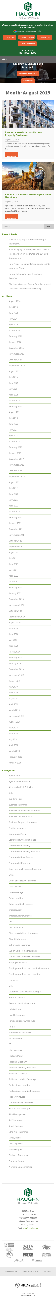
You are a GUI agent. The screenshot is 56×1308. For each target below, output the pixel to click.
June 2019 (13, 692)
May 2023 (13, 429)
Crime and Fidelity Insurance (22, 880)
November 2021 (16, 534)
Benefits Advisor (28, 44)
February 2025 (15, 406)
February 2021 (15, 587)
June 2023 (13, 423)
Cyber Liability (16, 898)
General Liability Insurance (22, 1003)
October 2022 (15, 470)
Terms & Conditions (30, 1271)
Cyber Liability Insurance (21, 904)
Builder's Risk (15, 798)
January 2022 (15, 523)
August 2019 (15, 680)
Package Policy (16, 1055)
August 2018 (15, 721)
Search (49, 226)
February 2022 (15, 517)
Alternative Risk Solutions (21, 787)
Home (12, 1026)
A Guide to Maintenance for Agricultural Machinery (28, 196)
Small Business (16, 1126)
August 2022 (15, 482)
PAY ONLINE (10, 37)
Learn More (11, 156)
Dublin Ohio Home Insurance (23, 950)
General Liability (17, 997)
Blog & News (45, 37)
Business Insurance (18, 804)
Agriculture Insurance (19, 781)
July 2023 (13, 418)
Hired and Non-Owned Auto (22, 1020)
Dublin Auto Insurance (19, 944)
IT (10, 1044)
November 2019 (16, 675)
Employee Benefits (18, 962)
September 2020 (17, 616)
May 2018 (13, 739)
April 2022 (13, 505)
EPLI (11, 985)
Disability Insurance (18, 939)
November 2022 (16, 464)
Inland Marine (15, 1038)
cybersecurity (15, 909)
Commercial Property (19, 845)
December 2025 (16, 347)
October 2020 (15, 610)
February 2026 (15, 336)
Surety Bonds (15, 1137)
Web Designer (15, 1149)
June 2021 (13, 564)
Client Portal (28, 37)
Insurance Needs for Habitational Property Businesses (24, 134)
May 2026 (13, 318)
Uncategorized (16, 1143)
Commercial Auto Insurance (22, 839)
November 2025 (16, 353)
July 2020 (13, 628)
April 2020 (13, 645)
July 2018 (13, 727)
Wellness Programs (18, 1155)
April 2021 (13, 575)
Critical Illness (16, 886)
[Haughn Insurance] (28, 10)
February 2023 (15, 447)
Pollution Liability (18, 1073)
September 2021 (17, 546)
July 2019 (13, 686)
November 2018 (16, 715)
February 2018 (15, 756)
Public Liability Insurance (21, 1102)
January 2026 (15, 342)
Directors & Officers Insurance (23, 933)
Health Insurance (17, 1015)
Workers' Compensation (20, 1166)
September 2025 (17, 365)
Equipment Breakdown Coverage (25, 991)
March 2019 (14, 710)
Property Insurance (18, 1096)
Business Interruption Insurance (24, 810)
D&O (11, 921)
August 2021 (15, 552)
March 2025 (14, 400)
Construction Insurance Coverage (25, 868)
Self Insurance (16, 1120)
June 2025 (13, 383)
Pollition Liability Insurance (22, 1067)
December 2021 (16, 529)
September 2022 (17, 476)
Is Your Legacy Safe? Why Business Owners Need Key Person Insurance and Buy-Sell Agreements (29, 253)
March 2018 (14, 751)
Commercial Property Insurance (24, 851)
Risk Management (17, 1114)
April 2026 (13, 324)
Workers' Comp (16, 1161)
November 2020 (16, 604)
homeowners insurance (20, 1032)
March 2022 (14, 511)
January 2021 (15, 593)
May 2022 (13, 499)
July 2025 (13, 377)
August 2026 (15, 301)
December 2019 (16, 669)
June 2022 (13, 494)
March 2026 (14, 330)
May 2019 (13, 698)
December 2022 (16, 458)
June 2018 (13, 733)
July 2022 (13, 488)
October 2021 (15, 540)
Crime (12, 874)
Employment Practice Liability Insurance (29, 968)
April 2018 (13, 745)
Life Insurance (15, 1050)
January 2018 (15, 762)
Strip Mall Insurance (18, 1131)
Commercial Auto (17, 833)
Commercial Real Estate (21, 857)
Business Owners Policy (20, 816)
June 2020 (13, 634)
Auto (11, 793)
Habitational (15, 1009)
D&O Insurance (16, 927)
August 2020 (15, 622)
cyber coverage (16, 892)
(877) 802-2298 (27, 53)
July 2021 (13, 558)
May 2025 (13, 388)
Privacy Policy (11, 1271)
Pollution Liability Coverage (22, 1079)
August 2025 (15, 371)
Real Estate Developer (20, 1108)
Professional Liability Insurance (24, 1090)
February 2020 (15, 657)
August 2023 (15, 412)
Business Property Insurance (23, 822)
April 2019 (13, 704)
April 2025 (13, 394)
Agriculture (14, 775)
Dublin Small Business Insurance (24, 956)
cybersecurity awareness (20, 915)
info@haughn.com (30, 1228)
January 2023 (15, 453)
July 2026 (13, 307)
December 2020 (16, 599)
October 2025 (15, 359)
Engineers (14, 979)
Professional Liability (19, 1085)
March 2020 (14, 651)
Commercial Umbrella (19, 863)
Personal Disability (18, 1061)
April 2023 (13, 435)
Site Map (47, 1271)
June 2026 (13, 312)
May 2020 (13, 640)
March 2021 (14, 581)
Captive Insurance (17, 828)
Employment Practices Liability (24, 974)
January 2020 (15, 663)
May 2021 (13, 569)
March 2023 (14, 441)
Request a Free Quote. (28, 74)
